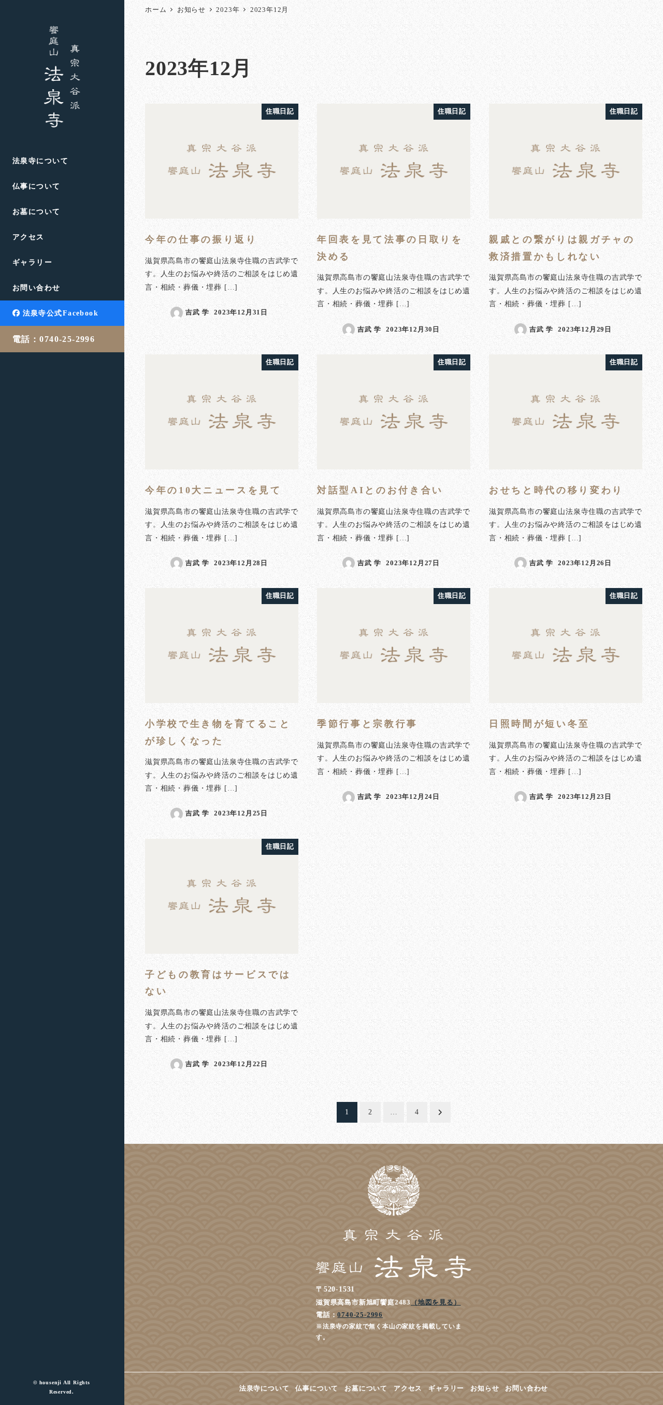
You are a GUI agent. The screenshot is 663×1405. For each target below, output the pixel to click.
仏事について (316, 1388)
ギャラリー (446, 1388)
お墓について (365, 1388)
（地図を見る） (436, 1302)
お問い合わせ (526, 1388)
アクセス (408, 1388)
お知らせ (484, 1388)
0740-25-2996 (360, 1314)
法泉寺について (264, 1388)
